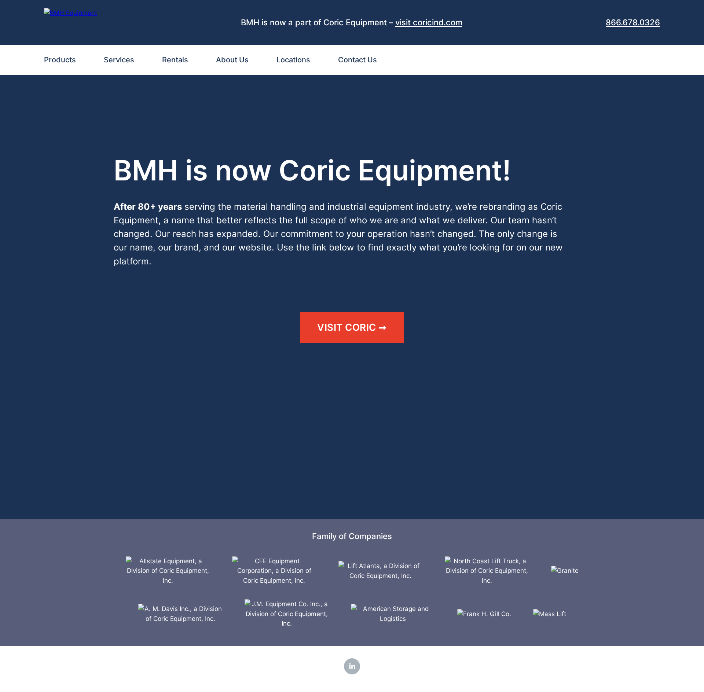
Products (60, 59)
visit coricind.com (428, 22)
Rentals (175, 59)
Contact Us (357, 59)
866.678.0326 (633, 22)
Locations (293, 59)
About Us (232, 59)
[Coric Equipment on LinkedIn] (352, 666)
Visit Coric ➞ (352, 327)
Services (119, 59)
